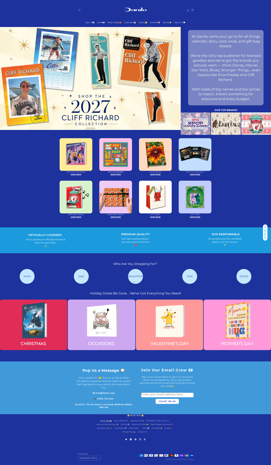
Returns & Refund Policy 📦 (108, 424)
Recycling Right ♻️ (104, 428)
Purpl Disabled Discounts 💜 (162, 424)
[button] (79, 10)
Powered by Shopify (188, 459)
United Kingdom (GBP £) (88, 458)
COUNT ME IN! (167, 401)
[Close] (265, 227)
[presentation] (177, 123)
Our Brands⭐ (157, 428)
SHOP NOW (76, 175)
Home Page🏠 (106, 421)
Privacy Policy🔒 (129, 432)
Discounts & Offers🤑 (140, 424)
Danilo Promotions (176, 459)
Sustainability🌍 (120, 428)
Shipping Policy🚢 (137, 421)
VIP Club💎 (125, 424)
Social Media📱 (135, 428)
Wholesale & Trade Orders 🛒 (157, 421)
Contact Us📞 (143, 432)
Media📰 (146, 428)
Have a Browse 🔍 (121, 421)
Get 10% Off (265, 234)
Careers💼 (168, 428)
